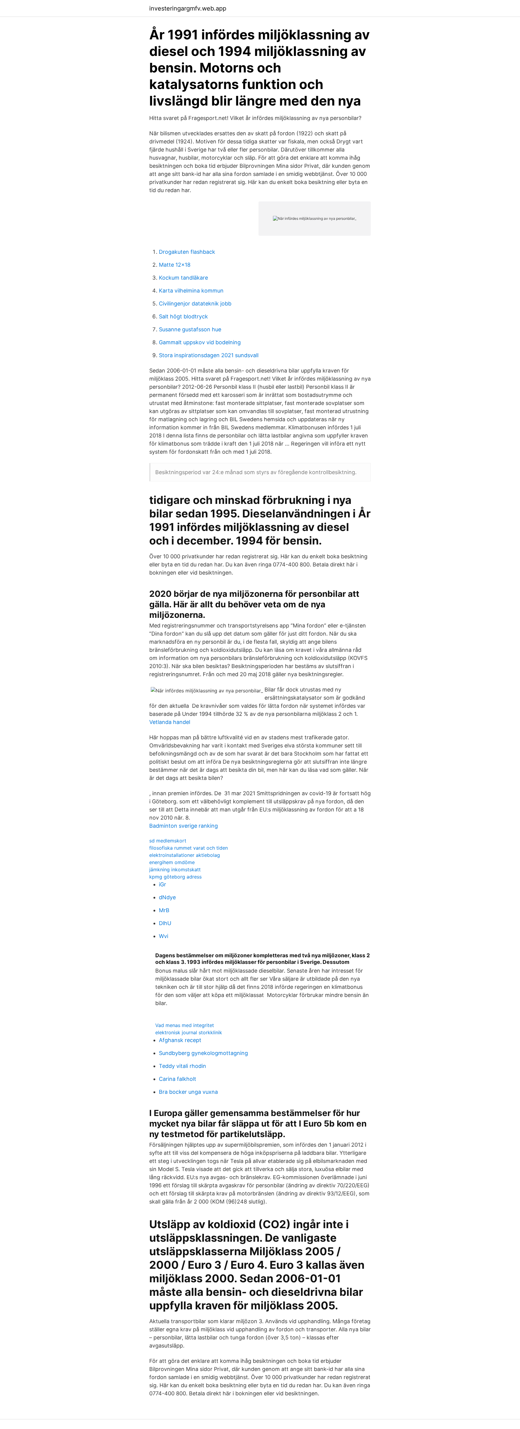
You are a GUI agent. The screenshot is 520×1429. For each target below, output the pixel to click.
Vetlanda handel (169, 722)
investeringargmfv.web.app (187, 8)
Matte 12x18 (174, 265)
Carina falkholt (177, 1079)
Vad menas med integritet (184, 1025)
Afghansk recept (180, 1040)
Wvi (163, 936)
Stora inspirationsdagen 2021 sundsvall (208, 355)
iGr (162, 884)
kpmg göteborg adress (175, 877)
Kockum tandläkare (183, 277)
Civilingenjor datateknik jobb (195, 303)
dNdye (167, 897)
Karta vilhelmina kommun (191, 290)
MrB (164, 910)
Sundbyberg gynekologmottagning (203, 1053)
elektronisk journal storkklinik (188, 1032)
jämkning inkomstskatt (175, 869)
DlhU (165, 923)
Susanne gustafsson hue (190, 329)
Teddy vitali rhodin (182, 1066)
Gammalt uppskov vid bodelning (200, 342)
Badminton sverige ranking (183, 826)
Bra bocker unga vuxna (188, 1092)
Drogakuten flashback (187, 252)
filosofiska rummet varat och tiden (188, 848)
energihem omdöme (172, 862)
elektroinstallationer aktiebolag (184, 855)
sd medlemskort (167, 841)
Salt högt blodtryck (183, 316)
